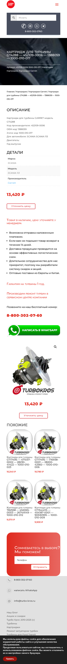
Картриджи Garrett (28, 71)
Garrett (12, 182)
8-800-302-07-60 (24, 315)
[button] (55, 347)
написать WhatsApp (25, 590)
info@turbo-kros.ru (24, 600)
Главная (10, 91)
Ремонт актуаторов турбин (22, 631)
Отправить (40, 567)
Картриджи (12, 71)
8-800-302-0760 (33, 31)
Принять (10, 659)
